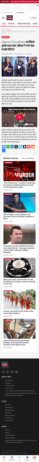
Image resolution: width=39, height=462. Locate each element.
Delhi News (8, 405)
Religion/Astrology (24, 23)
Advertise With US (10, 435)
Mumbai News (9, 407)
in (12, 372)
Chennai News (9, 420)
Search (34, 17)
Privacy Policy (9, 380)
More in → (29, 158)
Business (12, 23)
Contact (7, 433)
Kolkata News (9, 418)
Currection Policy (10, 385)
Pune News (8, 413)
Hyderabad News (10, 415)
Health (35, 23)
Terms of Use (14, 452)
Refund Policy (9, 388)
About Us (7, 430)
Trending (6, 37)
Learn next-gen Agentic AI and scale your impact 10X (20, 391)
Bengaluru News (9, 410)
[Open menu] (3, 17)
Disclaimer (8, 383)
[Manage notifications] (34, 457)
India (4, 23)
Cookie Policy (22, 452)
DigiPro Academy (10, 438)
